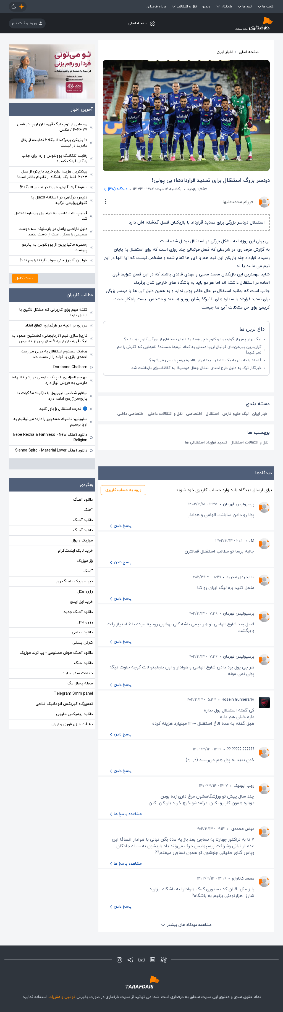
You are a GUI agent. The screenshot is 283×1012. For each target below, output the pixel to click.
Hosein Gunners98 (238, 699)
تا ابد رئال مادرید (240, 577)
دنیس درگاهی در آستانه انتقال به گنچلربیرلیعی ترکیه (58, 200)
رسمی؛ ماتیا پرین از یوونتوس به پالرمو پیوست (54, 247)
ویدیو (206, 6)
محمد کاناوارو (243, 878)
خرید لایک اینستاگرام (75, 550)
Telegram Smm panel (73, 693)
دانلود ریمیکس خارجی (74, 714)
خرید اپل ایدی (81, 601)
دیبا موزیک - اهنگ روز (74, 581)
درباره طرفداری (156, 6)
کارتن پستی (82, 642)
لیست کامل (25, 278)
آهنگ (88, 509)
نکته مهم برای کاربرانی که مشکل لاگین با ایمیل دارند (53, 312)
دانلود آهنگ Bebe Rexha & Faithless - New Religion (50, 437)
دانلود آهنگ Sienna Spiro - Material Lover (51, 450)
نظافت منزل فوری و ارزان (72, 724)
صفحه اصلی (138, 23)
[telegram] (130, 960)
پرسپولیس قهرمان (238, 504)
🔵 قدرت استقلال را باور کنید (63, 408)
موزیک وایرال (82, 540)
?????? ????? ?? (240, 749)
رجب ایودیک (244, 785)
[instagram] (119, 960)
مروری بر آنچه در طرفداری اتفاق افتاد (56, 325)
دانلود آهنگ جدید (78, 612)
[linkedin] (152, 960)
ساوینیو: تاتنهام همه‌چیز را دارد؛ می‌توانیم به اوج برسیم (50, 421)
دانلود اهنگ (83, 663)
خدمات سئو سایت (77, 673)
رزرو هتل (85, 591)
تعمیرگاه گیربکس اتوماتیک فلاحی (64, 703)
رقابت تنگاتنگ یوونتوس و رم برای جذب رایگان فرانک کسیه (54, 158)
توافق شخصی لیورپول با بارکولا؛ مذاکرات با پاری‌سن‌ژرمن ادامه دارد (52, 396)
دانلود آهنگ (83, 499)
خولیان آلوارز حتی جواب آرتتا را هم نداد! (53, 260)
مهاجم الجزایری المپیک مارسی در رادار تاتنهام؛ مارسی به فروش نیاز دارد (49, 380)
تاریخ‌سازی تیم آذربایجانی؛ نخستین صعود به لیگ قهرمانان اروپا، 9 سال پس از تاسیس (49, 338)
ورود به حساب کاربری (123, 490)
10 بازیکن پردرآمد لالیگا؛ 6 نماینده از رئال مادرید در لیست (54, 142)
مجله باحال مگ (80, 683)
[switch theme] (18, 7)
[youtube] (141, 960)
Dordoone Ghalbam (70, 367)
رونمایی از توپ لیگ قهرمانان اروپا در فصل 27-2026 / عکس (52, 127)
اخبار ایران (225, 52)
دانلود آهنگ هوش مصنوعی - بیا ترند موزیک (56, 652)
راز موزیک (85, 561)
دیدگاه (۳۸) (117, 189)
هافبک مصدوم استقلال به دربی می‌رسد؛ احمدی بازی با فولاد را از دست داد (53, 354)
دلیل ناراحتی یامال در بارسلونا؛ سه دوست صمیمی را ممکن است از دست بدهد (53, 231)
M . (251, 540)
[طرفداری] (230, 23)
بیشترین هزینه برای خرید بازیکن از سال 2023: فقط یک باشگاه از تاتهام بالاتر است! (52, 174)
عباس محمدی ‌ (242, 829)
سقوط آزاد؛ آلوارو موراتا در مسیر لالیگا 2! (53, 187)
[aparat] (163, 960)
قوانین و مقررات (61, 997)
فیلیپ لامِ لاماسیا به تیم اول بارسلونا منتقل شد (50, 216)
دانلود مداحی (82, 632)
